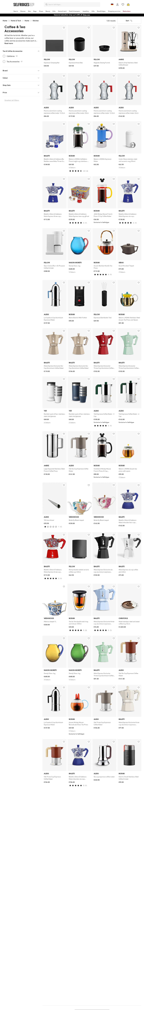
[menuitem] (16, 11)
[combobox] (73, 4)
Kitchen (36, 21)
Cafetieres (12, 56)
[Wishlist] (123, 4)
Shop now (86, 15)
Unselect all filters (11, 100)
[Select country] (112, 4)
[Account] (117, 4)
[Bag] (128, 4)
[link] (54, 63)
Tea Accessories (14, 62)
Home (5, 21)
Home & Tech (16, 21)
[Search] (46, 4)
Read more (8, 43)
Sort (127, 21)
